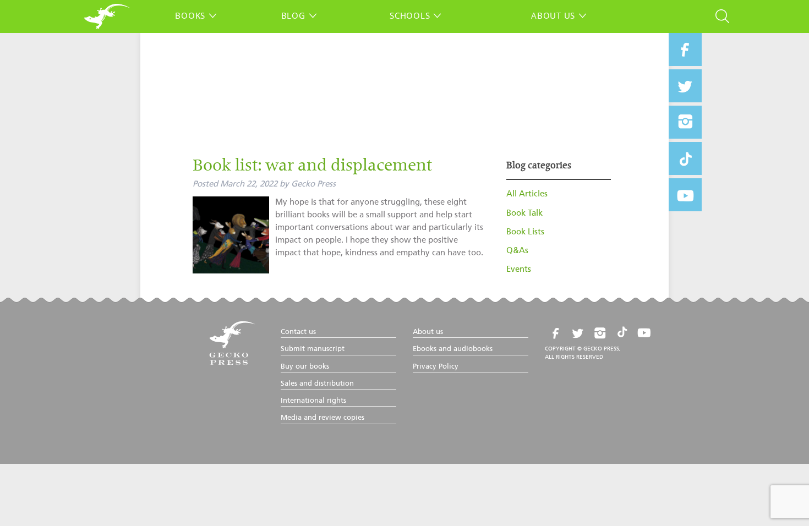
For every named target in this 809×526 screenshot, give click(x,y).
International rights (313, 400)
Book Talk (524, 213)
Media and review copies (322, 417)
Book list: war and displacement (312, 166)
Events (518, 269)
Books (190, 15)
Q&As (517, 250)
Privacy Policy (435, 366)
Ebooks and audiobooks (453, 349)
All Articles (527, 194)
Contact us (298, 332)
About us (553, 15)
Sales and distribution (317, 383)
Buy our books (305, 366)
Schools (410, 15)
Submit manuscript (313, 349)
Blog (293, 15)
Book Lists (525, 232)
